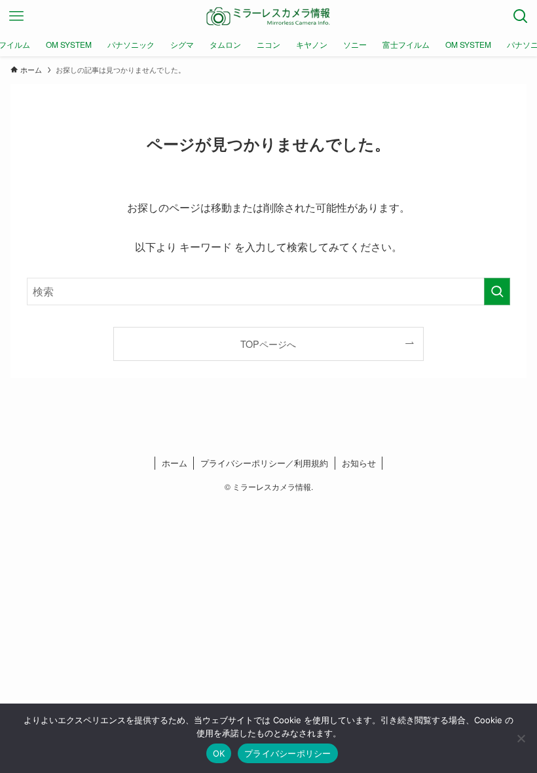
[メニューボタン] (16, 16)
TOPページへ (268, 343)
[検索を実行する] (497, 291)
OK (219, 753)
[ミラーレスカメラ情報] (268, 16)
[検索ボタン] (520, 16)
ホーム (174, 463)
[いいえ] (520, 738)
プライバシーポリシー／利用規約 (264, 463)
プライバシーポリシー (287, 753)
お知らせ (359, 463)
